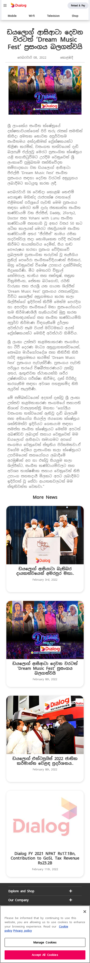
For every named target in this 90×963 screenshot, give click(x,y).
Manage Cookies (45, 942)
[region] (45, 934)
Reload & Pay (78, 5)
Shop (75, 16)
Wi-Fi (32, 16)
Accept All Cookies (45, 955)
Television (53, 16)
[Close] (85, 911)
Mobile (12, 16)
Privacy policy (22, 930)
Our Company (18, 900)
